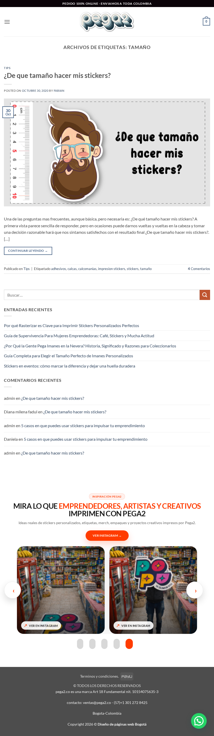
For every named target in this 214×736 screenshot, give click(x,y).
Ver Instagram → (107, 535)
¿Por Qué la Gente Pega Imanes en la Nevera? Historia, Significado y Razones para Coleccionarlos (90, 345)
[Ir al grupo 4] (117, 644)
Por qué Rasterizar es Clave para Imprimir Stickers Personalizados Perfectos (71, 325)
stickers (133, 269)
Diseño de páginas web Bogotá (122, 724)
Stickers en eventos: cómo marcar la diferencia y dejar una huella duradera (69, 365)
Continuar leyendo (28, 251)
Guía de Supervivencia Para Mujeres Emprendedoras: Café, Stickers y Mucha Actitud (79, 335)
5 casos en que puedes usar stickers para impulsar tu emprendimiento (83, 425)
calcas (72, 269)
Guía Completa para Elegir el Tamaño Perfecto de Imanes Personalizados (68, 355)
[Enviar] (205, 295)
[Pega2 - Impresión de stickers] (107, 21)
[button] (7, 21)
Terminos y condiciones (99, 676)
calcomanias (87, 269)
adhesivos (58, 269)
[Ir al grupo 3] (104, 644)
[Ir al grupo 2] (92, 644)
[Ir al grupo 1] (80, 644)
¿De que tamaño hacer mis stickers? (57, 75)
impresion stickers (111, 269)
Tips (7, 68)
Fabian (59, 90)
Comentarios (199, 269)
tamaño (146, 269)
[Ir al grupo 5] (129, 644)
